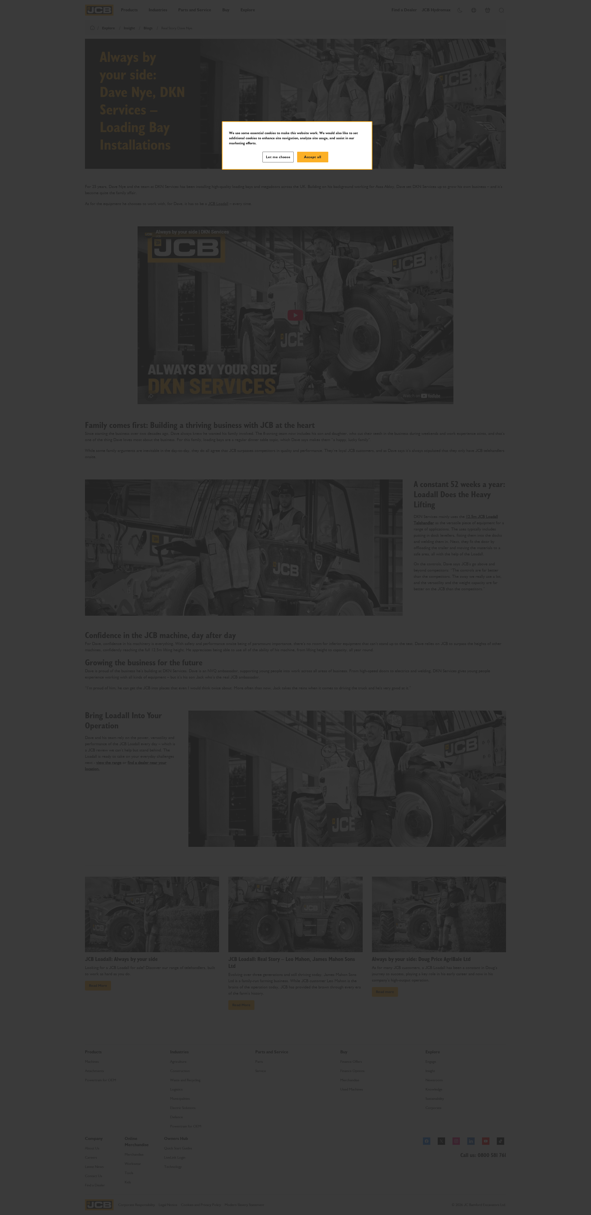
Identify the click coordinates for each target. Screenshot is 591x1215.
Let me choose (278, 157)
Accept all (312, 157)
